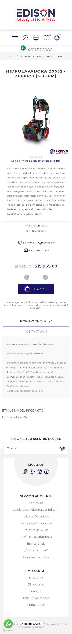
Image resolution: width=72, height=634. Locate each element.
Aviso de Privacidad (36, 516)
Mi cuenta (36, 577)
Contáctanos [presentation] (36, 331)
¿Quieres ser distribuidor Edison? (36, 509)
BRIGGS (42, 225)
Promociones (36, 605)
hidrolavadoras (12, 417)
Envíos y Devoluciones (36, 537)
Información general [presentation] (36, 321)
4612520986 (40, 49)
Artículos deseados (36, 598)
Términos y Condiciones (36, 523)
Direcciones (36, 584)
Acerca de (36, 503)
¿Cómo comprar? (36, 550)
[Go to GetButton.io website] (8, 630)
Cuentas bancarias (36, 557)
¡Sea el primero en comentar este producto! (36, 160)
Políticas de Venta (36, 530)
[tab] (36, 321)
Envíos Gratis (36, 543)
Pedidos (36, 591)
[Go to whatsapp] (8, 623)
